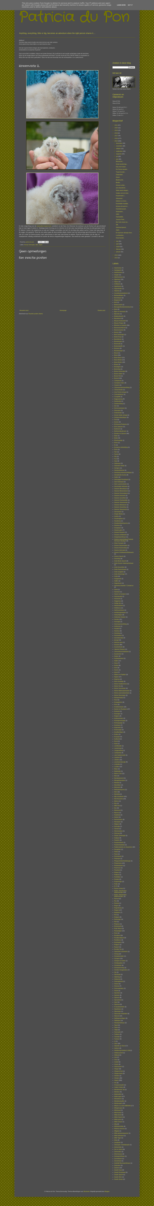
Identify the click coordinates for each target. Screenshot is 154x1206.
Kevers (116, 670)
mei (117, 241)
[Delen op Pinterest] (47, 242)
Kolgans (116, 716)
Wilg (115, 1124)
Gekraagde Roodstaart (121, 479)
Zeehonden (117, 1151)
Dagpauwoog (118, 399)
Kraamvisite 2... (120, 196)
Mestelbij (117, 794)
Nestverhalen (118, 819)
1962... (118, 214)
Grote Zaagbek (118, 572)
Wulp (115, 1140)
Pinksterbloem (118, 865)
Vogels (40, 244)
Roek (115, 933)
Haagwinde (117, 578)
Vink (115, 1057)
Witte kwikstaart (119, 1135)
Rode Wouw (118, 928)
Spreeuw (117, 1004)
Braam (116, 364)
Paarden (117, 840)
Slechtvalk (117, 974)
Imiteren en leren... (121, 201)
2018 (116, 133)
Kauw (116, 663)
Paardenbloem (118, 842)
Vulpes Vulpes (118, 1087)
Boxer (116, 355)
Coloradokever (118, 394)
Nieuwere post (24, 310)
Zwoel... (118, 177)
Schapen (117, 958)
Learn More (121, 5)
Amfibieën (117, 284)
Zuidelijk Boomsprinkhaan (122, 1163)
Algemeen (117, 279)
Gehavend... (119, 198)
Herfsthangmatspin (120, 612)
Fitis (115, 456)
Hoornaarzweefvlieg (120, 624)
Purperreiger (118, 881)
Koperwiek (117, 727)
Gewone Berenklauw (120, 488)
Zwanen (116, 1168)
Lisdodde (117, 764)
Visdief (116, 1062)
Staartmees (117, 1009)
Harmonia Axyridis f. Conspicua (123, 585)
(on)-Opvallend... (121, 188)
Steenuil (116, 1016)
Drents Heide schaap (120, 415)
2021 (116, 125)
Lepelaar (117, 757)
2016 (116, 138)
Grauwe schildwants (120, 534)
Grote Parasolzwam (120, 569)
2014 (116, 255)
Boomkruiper (118, 341)
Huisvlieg (117, 633)
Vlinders (116, 1078)
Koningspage (118, 723)
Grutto (116, 576)
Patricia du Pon (74, 17)
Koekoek (117, 711)
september (119, 151)
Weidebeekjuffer (119, 1101)
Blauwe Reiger (118, 323)
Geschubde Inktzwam (120, 486)
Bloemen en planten (120, 325)
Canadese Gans (119, 383)
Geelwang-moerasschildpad (123, 472)
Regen (116, 905)
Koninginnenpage (119, 720)
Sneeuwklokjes (119, 988)
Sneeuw (116, 986)
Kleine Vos (117, 686)
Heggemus (117, 601)
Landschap (117, 748)
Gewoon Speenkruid (120, 509)
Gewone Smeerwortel (121, 502)
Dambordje (117, 401)
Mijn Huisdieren (119, 796)
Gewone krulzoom (119, 495)
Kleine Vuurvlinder (120, 688)
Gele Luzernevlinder (120, 484)
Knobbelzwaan (118, 707)
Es (115, 445)
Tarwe (116, 1027)
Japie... (118, 230)
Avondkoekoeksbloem (121, 293)
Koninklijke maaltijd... (122, 203)
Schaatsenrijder (119, 956)
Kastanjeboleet (118, 658)
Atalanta (116, 291)
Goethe (116, 516)
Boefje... (118, 182)
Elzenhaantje (118, 440)
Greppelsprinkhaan (120, 537)
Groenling (117, 558)
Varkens (116, 1048)
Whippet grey (118, 1108)
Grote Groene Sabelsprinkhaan (123, 563)
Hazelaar (117, 592)
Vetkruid (116, 1055)
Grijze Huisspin (119, 543)
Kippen (116, 677)
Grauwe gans (118, 530)
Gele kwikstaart (119, 482)
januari (118, 252)
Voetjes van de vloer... (122, 193)
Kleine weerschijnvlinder (121, 693)
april (117, 244)
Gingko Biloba (118, 514)
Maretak (116, 782)
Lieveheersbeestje (120, 762)
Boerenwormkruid (119, 327)
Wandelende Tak (119, 1089)
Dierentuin (117, 410)
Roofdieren (117, 940)
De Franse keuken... (122, 169)
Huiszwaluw (118, 635)
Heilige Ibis (117, 603)
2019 (116, 130)
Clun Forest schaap (120, 392)
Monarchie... (119, 161)
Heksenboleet (118, 605)
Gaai (115, 461)
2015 (116, 141)
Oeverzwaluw (118, 831)
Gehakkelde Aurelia (120, 475)
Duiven (116, 422)
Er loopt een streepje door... (124, 233)
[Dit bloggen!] (41, 242)
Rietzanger (117, 919)
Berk (115, 302)
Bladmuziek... (120, 180)
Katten (116, 661)
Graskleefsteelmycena (121, 523)
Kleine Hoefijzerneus (120, 684)
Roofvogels (32, 244)
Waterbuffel (117, 1094)
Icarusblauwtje (118, 638)
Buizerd (116, 378)
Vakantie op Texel (119, 1046)
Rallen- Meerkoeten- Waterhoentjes (120, 891)
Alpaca (116, 281)
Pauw (116, 854)
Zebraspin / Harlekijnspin (122, 1145)
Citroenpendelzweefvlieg (122, 387)
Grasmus (117, 525)
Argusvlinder (118, 288)
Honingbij (117, 621)
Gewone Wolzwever (120, 505)
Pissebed (117, 870)
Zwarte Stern (118, 1177)
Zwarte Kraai (118, 1170)
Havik (116, 589)
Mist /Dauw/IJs (118, 799)
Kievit (116, 672)
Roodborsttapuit (119, 938)
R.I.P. (115, 886)
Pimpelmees (118, 863)
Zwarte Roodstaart (119, 1172)
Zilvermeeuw (118, 1154)
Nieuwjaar (117, 822)
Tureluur (116, 1039)
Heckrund (117, 598)
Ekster (116, 438)
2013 (116, 258)
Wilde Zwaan (118, 1122)
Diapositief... (119, 174)
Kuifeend (117, 739)
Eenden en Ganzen (120, 433)
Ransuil (116, 898)
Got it (130, 5)
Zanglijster (117, 1142)
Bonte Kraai (117, 337)
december (119, 143)
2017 (116, 135)
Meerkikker (117, 785)
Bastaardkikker (118, 295)
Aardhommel (118, 272)
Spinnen (116, 997)
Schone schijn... (121, 185)
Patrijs (116, 851)
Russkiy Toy (118, 949)
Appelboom (117, 286)
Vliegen (116, 1069)
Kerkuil (26, 244)
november (119, 146)
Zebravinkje (117, 1147)
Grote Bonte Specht (120, 561)
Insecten (116, 644)
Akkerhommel (118, 277)
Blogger (107, 1191)
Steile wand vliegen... (122, 190)
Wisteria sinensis (119, 1128)
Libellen (116, 760)
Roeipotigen (118, 931)
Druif (115, 419)
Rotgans (116, 944)
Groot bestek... (120, 238)
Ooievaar (117, 833)
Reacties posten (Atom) (35, 314)
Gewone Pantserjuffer (121, 500)
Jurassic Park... (120, 219)
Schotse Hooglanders (121, 970)
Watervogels (118, 1096)
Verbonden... (120, 211)
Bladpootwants (118, 316)
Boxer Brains (118, 362)
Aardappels (117, 270)
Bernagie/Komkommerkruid (122, 307)
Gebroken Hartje (119, 465)
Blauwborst (117, 318)
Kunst (116, 741)
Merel (116, 792)
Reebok (116, 903)
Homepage (63, 310)
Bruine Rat (117, 376)
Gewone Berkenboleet (121, 491)
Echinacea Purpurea (120, 424)
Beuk (115, 309)
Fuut (115, 459)
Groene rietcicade (119, 550)
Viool (115, 1059)
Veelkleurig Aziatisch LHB (122, 1050)
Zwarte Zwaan (118, 1179)
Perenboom (117, 856)
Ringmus (117, 924)
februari (118, 249)
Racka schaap (118, 888)
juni (117, 159)
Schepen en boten (119, 961)
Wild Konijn (117, 1112)
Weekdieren (118, 1099)
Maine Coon (118, 773)
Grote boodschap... (122, 164)
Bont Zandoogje (119, 334)
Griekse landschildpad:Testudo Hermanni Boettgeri (123, 540)
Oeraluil (116, 828)
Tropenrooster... (120, 172)
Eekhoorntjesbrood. (120, 431)
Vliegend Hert (118, 1071)
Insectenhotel (118, 647)
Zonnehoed (117, 1161)
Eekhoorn (117, 429)
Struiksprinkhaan (119, 1023)
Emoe (116, 442)
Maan (116, 769)
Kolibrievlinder (118, 718)
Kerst (115, 667)
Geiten (116, 477)
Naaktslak (117, 815)
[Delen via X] (43, 242)
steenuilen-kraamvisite (44, 226)
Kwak (116, 743)
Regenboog (118, 908)
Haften (116, 581)
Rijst (115, 921)
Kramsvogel (118, 730)
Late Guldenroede (119, 755)
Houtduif (116, 628)
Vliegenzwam (118, 1073)
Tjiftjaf (116, 1030)
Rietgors (116, 917)
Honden (116, 619)
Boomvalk (117, 344)
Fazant (116, 454)
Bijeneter (117, 314)
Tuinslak (116, 1036)
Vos (115, 1082)
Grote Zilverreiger (119, 574)
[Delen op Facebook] (45, 242)
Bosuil (116, 353)
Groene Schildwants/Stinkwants (124, 552)
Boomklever (118, 339)
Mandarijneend (119, 778)
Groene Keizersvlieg (120, 548)
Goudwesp (117, 521)
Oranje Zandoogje (119, 835)
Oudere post (101, 310)
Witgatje (116, 1131)
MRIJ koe (117, 805)
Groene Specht (118, 556)
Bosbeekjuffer (118, 346)
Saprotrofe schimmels (121, 951)
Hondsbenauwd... (121, 209)
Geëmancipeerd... (121, 227)
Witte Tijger (117, 1138)
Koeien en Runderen (120, 709)
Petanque (117, 858)
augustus (119, 154)
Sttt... (117, 224)
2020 (116, 128)
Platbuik (116, 874)
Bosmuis (117, 348)
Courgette (117, 396)
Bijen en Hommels (119, 311)
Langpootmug (118, 750)
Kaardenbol (117, 654)
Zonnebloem (118, 1158)
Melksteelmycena (119, 789)
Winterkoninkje (118, 1126)
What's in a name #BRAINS (122, 1106)
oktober (118, 148)
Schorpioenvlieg (119, 967)
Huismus (117, 631)
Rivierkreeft (117, 926)
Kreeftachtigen (118, 732)
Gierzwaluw (117, 511)
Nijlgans (116, 824)
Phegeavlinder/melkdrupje (122, 861)
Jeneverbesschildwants (121, 651)
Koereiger (117, 714)
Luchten (116, 766)
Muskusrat (117, 810)
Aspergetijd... (120, 217)
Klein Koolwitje (118, 681)
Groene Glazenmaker (120, 545)
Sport (115, 1002)
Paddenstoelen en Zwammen (123, 847)
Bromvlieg (117, 369)
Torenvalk (117, 1032)
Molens (116, 801)
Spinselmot (117, 1000)
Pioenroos (117, 868)
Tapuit (116, 1025)
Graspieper (117, 528)
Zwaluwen (117, 1165)
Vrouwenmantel (119, 1085)
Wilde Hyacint (118, 1117)
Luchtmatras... (120, 235)
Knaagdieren (118, 702)
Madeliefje (117, 771)
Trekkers (117, 1034)
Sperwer (116, 995)
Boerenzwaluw (118, 330)
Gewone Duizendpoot (121, 493)
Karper (116, 656)
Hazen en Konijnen (120, 594)
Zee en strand (118, 1149)
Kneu (115, 704)
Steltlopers (117, 1020)
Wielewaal (117, 1110)
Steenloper (117, 1011)
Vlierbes (116, 1075)
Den (115, 406)
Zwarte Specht (118, 1174)
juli (117, 156)
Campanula (117, 380)
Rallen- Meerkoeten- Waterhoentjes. (120, 895)
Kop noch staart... (121, 167)
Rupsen (116, 947)
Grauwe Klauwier (119, 532)
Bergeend (117, 300)
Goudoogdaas (118, 518)
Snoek (116, 990)
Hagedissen (118, 583)
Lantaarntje (117, 753)
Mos (115, 803)
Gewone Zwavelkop (120, 507)
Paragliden (117, 849)
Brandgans (117, 367)
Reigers (116, 910)
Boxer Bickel (118, 360)
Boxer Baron (118, 357)
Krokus (116, 734)
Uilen (36, 244)
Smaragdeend (118, 981)
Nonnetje (117, 826)
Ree (115, 901)
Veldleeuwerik (118, 1053)
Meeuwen (117, 787)
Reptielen (117, 912)
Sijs (115, 972)
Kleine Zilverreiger (119, 695)
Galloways (117, 463)
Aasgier (116, 275)
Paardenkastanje (119, 845)
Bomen (116, 332)
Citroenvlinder (118, 390)
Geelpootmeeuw (119, 470)
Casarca (116, 385)
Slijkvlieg (117, 977)
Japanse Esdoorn (119, 649)
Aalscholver (117, 268)
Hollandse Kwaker (119, 617)
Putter (116, 884)
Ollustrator (86, 1191)
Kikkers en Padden (120, 674)
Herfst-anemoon (119, 610)
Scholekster (117, 965)
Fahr (115, 452)
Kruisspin (117, 737)
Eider (115, 436)
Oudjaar (116, 838)
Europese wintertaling (121, 447)
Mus (115, 808)
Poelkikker (117, 877)
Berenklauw (118, 298)
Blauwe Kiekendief (120, 321)
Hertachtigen (118, 615)
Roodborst (117, 935)
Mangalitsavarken (119, 780)
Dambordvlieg (118, 403)
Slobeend (117, 979)
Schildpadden (118, 963)
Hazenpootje (118, 596)
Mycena (116, 812)
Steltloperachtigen (119, 1018)
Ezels (116, 449)
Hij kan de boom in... (122, 206)
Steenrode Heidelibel (120, 1013)
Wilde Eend (117, 1115)
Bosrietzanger (118, 351)
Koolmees (117, 725)
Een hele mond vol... (122, 222)
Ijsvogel (116, 640)
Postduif (116, 879)
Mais (115, 776)
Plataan (116, 872)
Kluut (115, 700)
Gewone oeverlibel (120, 498)
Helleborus (117, 608)
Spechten (117, 993)
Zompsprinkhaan (119, 1156)
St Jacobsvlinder (119, 1007)
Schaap (116, 954)
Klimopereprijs (118, 697)
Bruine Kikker (118, 374)
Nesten (116, 817)
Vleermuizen (118, 1066)
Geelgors (117, 468)
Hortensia (117, 626)
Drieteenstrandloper (120, 417)
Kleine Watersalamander (121, 690)
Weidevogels (118, 1103)
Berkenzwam (118, 304)
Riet (115, 915)
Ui (115, 1041)
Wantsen (117, 1092)
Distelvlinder (118, 413)
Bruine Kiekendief (119, 371)
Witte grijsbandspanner (121, 1133)
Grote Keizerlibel (119, 567)
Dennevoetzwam (119, 408)
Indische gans (118, 642)
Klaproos (117, 679)
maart (118, 246)
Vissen (116, 1064)
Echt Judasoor (118, 426)
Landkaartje (118, 746)
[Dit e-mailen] (39, 242)
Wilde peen (117, 1119)
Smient (116, 984)
